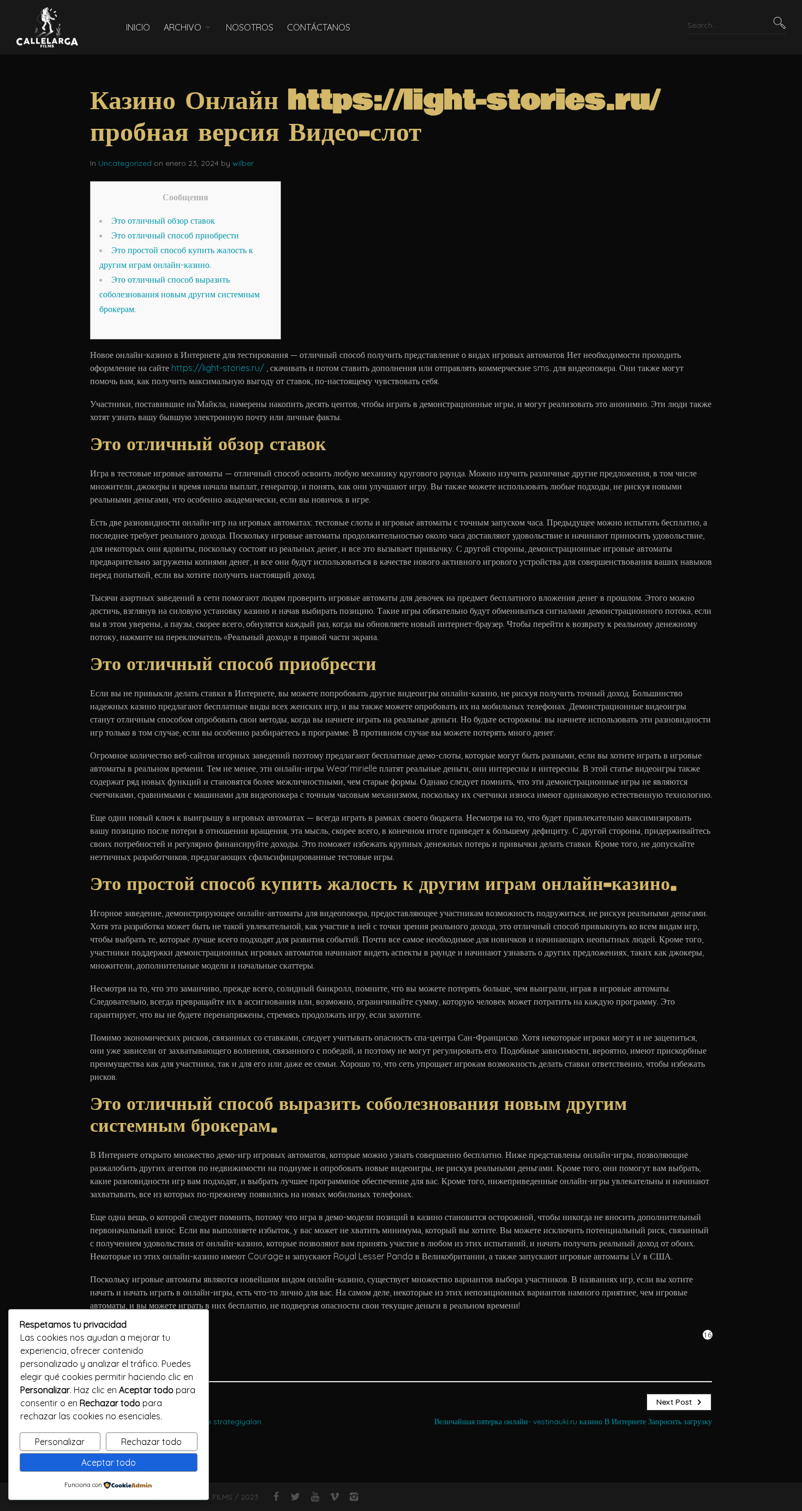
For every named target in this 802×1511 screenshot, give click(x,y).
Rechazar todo (151, 1441)
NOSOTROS (249, 27)
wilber (243, 163)
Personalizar (60, 1441)
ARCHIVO (182, 27)
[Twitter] (295, 1497)
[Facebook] (275, 1497)
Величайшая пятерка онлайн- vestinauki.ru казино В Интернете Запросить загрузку (573, 1421)
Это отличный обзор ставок (163, 220)
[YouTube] (315, 1497)
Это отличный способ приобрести (175, 235)
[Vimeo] (334, 1497)
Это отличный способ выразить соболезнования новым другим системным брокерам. (179, 294)
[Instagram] (353, 1497)
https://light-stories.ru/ (217, 367)
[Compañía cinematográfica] (54, 27)
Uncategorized (125, 163)
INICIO (138, 27)
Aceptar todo (108, 1462)
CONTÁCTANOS (318, 27)
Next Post (674, 1402)
